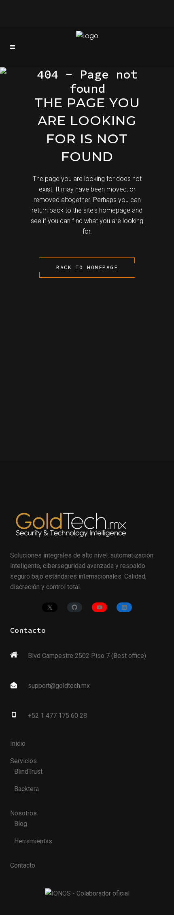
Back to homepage (87, 267)
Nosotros (23, 813)
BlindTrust (28, 771)
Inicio (17, 743)
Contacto (22, 865)
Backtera (26, 789)
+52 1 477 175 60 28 (57, 715)
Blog (20, 824)
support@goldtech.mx (59, 685)
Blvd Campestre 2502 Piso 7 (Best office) (87, 656)
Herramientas (33, 841)
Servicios (23, 761)
